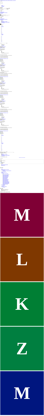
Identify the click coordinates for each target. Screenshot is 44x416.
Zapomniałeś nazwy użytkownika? (3, 12)
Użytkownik (7, 8)
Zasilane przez (20, 157)
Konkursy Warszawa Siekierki (6, 182)
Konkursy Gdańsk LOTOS (5, 176)
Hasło (1, 15)
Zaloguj (1, 17)
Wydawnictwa (4, 171)
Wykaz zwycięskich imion (5, 173)
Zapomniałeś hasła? (2, 18)
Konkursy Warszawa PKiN (5, 175)
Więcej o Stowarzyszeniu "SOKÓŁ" (5, 169)
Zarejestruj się (3, 165)
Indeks (2, 5)
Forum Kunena (23, 157)
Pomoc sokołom (3, 184)
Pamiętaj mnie (3, 162)
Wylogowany (3, 45)
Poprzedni (3, 26)
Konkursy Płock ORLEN (5, 177)
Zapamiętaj (2, 9)
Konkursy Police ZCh (5, 178)
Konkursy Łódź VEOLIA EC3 (6, 183)
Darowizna (4, 185)
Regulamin (3, 6)
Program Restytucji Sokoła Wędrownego (7, 170)
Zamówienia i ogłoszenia (4, 186)
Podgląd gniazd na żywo (4, 172)
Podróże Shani (4, 46)
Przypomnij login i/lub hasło (5, 164)
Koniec (2, 34)
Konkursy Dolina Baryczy (5, 180)
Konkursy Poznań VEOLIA (6, 179)
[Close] (0, 4)
